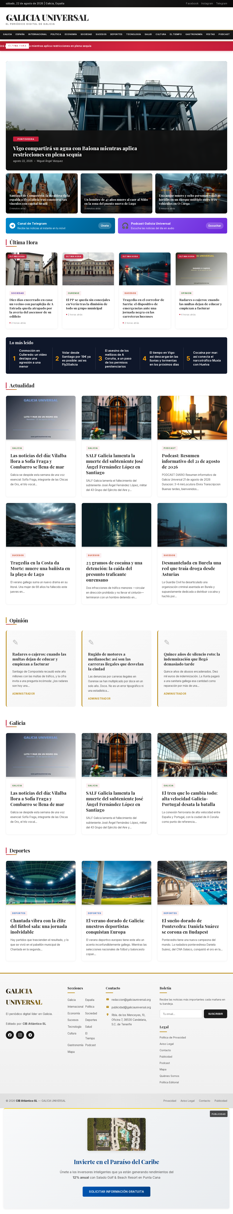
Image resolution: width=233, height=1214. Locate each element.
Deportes (116, 34)
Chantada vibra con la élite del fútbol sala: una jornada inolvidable (38, 926)
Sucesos (101, 34)
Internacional (37, 34)
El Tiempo (176, 34)
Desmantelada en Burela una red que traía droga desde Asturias (191, 568)
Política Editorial (169, 1082)
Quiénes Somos (169, 1075)
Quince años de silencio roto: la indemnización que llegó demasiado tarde (192, 658)
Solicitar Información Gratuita (116, 1191)
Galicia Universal (47, 17)
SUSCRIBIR (215, 1013)
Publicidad (166, 1056)
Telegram (221, 3)
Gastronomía (193, 34)
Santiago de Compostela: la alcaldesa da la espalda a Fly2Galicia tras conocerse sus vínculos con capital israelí (39, 199)
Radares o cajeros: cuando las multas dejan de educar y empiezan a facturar (200, 304)
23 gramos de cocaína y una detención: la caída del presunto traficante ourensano (114, 571)
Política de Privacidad (173, 1037)
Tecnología (133, 34)
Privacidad (169, 1100)
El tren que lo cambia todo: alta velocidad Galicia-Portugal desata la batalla (190, 798)
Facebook (192, 3)
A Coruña (17, 190)
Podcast (224, 34)
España (20, 34)
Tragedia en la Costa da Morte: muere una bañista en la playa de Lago (40, 568)
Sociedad (86, 34)
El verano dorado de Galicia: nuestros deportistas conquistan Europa (115, 926)
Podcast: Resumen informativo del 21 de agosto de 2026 (191, 461)
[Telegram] (30, 1035)
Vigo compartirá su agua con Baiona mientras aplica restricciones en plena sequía (79, 45)
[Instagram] (20, 1035)
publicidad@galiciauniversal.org (131, 1007)
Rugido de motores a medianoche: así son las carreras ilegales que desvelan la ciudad (116, 661)
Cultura (161, 34)
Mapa (71, 1052)
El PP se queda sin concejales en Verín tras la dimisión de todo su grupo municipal (88, 304)
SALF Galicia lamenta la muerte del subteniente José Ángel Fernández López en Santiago (114, 463)
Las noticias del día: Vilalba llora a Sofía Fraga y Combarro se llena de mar (38, 461)
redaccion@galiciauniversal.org (131, 999)
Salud (148, 34)
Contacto (165, 1050)
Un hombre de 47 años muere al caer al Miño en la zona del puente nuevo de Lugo (116, 201)
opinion (186, 293)
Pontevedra (25, 139)
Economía (71, 34)
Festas (210, 34)
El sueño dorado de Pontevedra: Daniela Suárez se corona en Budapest (190, 926)
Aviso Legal (167, 1043)
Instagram (207, 3)
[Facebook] (10, 1035)
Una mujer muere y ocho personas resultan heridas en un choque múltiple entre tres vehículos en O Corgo (190, 199)
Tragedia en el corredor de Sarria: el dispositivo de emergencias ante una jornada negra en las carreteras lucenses (143, 308)
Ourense (73, 293)
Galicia (7, 34)
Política (56, 34)
